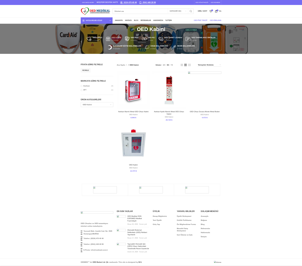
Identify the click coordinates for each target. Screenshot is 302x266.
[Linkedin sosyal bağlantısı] (189, 2)
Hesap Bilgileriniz (160, 216)
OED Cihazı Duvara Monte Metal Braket (205, 112)
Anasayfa (204, 216)
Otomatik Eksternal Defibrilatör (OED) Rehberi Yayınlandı (137, 232)
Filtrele (85, 70)
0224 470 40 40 (130, 2)
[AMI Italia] (197, 190)
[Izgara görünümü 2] (182, 65)
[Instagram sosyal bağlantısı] (186, 2)
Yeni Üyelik (157, 220)
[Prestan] (151, 190)
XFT (84, 90)
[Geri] (134, 29)
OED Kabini (133, 114)
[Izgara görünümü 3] (185, 65)
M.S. (140, 262)
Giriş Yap (156, 224)
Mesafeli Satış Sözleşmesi (182, 230)
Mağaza (204, 220)
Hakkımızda (205, 232)
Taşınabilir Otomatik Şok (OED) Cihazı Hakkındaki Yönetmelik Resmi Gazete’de (138, 246)
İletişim (204, 237)
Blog (203, 224)
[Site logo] (95, 11)
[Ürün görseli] (133, 90)
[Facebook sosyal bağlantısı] (184, 2)
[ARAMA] (191, 11)
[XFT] (105, 190)
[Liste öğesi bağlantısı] (97, 238)
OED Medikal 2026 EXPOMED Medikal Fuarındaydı (134, 218)
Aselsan (86, 86)
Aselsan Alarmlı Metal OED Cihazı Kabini (133, 112)
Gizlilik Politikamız (184, 220)
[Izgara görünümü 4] (189, 65)
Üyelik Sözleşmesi (184, 216)
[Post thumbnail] (121, 220)
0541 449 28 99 (149, 2)
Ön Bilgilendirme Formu (186, 224)
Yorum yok (143, 224)
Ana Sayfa (121, 65)
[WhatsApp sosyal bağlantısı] (192, 2)
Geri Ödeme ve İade (185, 235)
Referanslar (205, 228)
